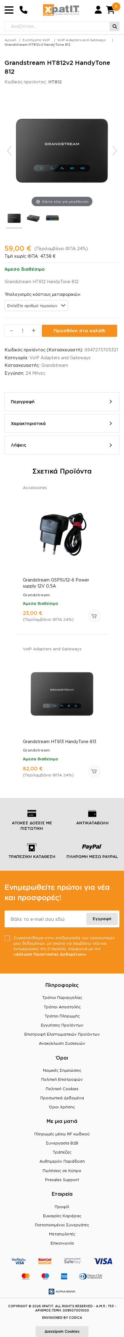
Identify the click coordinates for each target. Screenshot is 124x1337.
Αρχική (10, 40)
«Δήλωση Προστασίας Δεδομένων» (50, 954)
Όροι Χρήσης (62, 1107)
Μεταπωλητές (62, 1234)
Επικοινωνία (62, 1243)
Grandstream (54, 365)
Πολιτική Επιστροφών (62, 1079)
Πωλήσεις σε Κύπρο (62, 1170)
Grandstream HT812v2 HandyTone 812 (37, 44)
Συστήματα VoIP (36, 40)
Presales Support (62, 1180)
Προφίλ (62, 1207)
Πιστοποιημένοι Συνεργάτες (62, 1225)
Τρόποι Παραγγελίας (62, 997)
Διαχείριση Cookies (62, 1331)
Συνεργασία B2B (62, 1143)
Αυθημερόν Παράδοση (62, 1161)
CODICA (75, 1317)
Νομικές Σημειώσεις (62, 1070)
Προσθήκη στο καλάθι (79, 330)
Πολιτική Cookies (62, 1089)
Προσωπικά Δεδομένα (62, 1098)
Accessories (35, 487)
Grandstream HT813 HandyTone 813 (59, 741)
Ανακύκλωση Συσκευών (62, 1043)
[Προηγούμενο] (9, 150)
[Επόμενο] (114, 150)
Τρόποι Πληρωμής (62, 1016)
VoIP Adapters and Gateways (81, 40)
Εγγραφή (102, 918)
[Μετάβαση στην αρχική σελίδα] (61, 10)
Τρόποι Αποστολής (62, 1007)
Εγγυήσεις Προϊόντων (62, 1025)
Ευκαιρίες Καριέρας (62, 1216)
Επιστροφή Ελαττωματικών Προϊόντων (62, 1034)
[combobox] (36, 305)
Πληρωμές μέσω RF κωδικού (62, 1134)
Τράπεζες (62, 1152)
